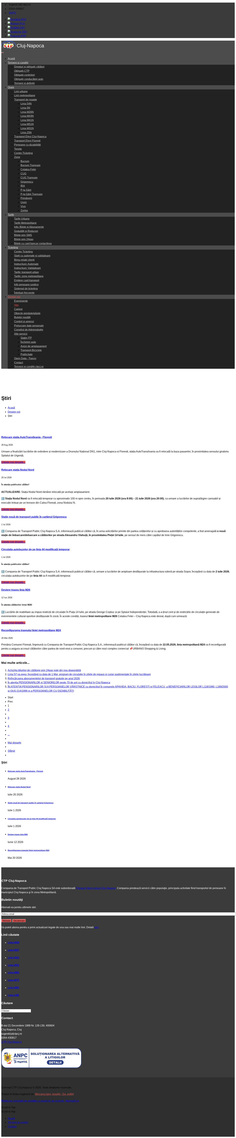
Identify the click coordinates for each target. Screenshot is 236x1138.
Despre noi (14, 296)
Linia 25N (26, 132)
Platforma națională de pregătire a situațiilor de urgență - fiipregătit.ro (40, 1100)
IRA (23, 185)
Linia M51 (13, 965)
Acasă (11, 58)
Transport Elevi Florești (27, 140)
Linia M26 (13, 942)
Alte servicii (20, 333)
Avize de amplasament (34, 346)
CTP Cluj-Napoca (11, 1042)
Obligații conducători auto (28, 79)
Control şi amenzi (24, 321)
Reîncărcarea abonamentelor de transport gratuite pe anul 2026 (44, 678)
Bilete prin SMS (23, 235)
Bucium (25, 161)
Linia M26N (27, 112)
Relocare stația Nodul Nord (17, 469)
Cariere (18, 309)
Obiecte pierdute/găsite (27, 313)
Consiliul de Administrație (28, 329)
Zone (17, 157)
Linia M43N (27, 116)
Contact (18, 362)
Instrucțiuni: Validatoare (27, 268)
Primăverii (26, 198)
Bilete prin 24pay (23, 239)
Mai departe (14, 742)
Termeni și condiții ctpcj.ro (29, 366)
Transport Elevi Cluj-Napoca (30, 136)
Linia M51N (27, 124)
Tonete (18, 149)
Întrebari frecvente (24, 292)
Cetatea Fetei (28, 169)
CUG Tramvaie (29, 177)
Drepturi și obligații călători (29, 66)
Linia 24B (13, 995)
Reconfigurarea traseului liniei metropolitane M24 (31, 630)
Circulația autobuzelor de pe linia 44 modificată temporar (35, 549)
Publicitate (27, 354)
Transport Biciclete (31, 350)
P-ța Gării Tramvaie (32, 194)
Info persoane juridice (26, 284)
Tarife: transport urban (26, 272)
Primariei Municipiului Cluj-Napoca (96, 888)
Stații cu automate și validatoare (32, 255)
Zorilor (24, 210)
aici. (96, 927)
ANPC (12, 12)
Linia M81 (13, 972)
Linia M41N (27, 120)
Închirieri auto (28, 342)
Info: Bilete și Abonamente (29, 227)
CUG (23, 173)
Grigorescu (27, 181)
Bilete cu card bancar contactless (33, 243)
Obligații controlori (24, 75)
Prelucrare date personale (29, 325)
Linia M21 (13, 957)
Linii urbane (21, 91)
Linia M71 (13, 980)
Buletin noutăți (22, 317)
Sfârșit (11, 751)
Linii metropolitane (24, 95)
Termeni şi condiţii (18, 1122)
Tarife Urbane (22, 218)
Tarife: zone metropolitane (29, 276)
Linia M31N (27, 128)
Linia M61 (13, 987)
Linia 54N (26, 103)
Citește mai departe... (13, 462)
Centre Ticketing (23, 153)
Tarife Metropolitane (25, 223)
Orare (11, 87)
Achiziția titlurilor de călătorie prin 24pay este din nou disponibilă (44, 670)
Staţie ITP (26, 337)
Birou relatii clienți (24, 259)
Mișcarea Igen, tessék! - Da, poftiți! (54, 1094)
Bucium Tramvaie (30, 165)
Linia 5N (25, 107)
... (9, 734)
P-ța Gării (26, 190)
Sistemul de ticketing (26, 288)
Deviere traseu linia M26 (15, 590)
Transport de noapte (25, 99)
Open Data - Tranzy (25, 358)
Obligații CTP (22, 71)
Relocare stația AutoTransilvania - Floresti (26, 437)
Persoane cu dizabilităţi (27, 144)
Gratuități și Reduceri (26, 231)
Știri (16, 305)
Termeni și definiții (24, 83)
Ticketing (13, 247)
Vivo (23, 206)
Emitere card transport (26, 280)
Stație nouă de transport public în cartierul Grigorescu (34, 516)
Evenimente (21, 301)
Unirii (24, 202)
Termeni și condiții (18, 62)
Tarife (11, 214)
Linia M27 (13, 950)
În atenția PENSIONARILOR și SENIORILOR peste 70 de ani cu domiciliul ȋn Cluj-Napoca (59, 682)
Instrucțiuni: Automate (26, 264)
